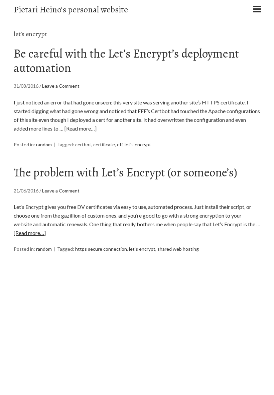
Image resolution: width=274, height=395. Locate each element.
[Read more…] (80, 128)
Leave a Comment (61, 86)
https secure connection (101, 249)
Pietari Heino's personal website (71, 9)
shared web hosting (178, 249)
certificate (104, 144)
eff (120, 144)
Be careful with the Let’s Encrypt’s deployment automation (126, 60)
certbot (83, 144)
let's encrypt (138, 144)
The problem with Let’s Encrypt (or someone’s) (125, 172)
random (44, 144)
